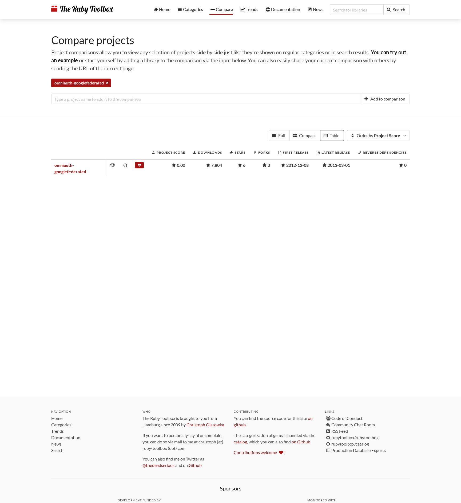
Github (195, 465)
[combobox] (206, 99)
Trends (57, 431)
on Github (301, 441)
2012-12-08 (297, 165)
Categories (61, 424)
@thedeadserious (158, 465)
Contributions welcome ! (259, 452)
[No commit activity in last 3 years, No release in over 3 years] (139, 166)
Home (56, 418)
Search (57, 450)
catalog (240, 441)
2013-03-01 (339, 165)
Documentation (65, 437)
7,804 (216, 165)
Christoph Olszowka (205, 424)
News (56, 443)
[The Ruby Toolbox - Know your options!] (82, 9)
